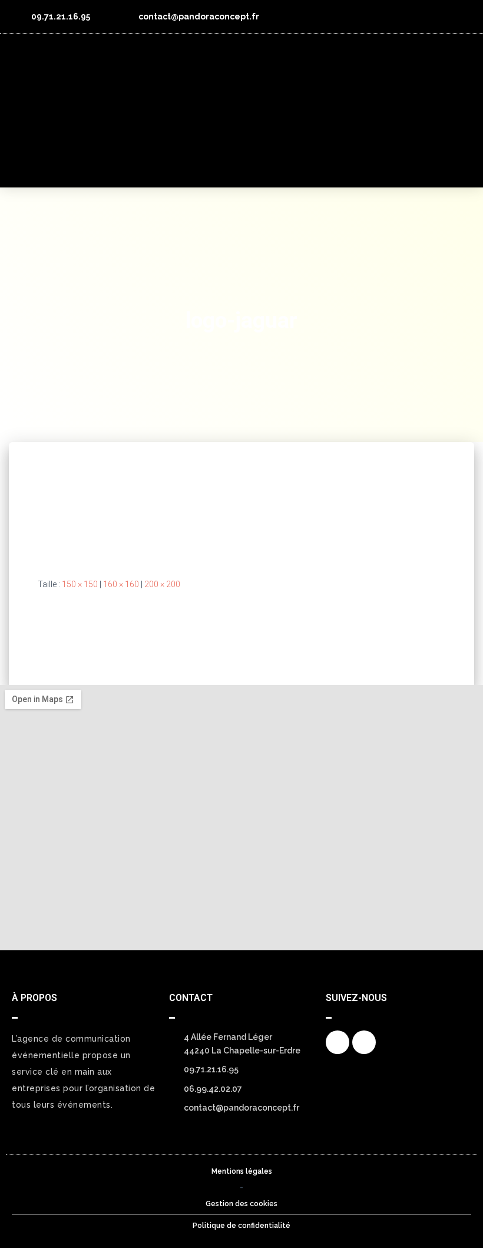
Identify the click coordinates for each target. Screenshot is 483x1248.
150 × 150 (80, 584)
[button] (458, 110)
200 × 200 (162, 584)
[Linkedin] (460, 16)
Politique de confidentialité (241, 1225)
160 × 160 (121, 584)
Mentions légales (241, 1171)
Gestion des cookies (241, 1204)
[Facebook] (337, 1042)
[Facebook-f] (438, 16)
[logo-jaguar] (88, 500)
